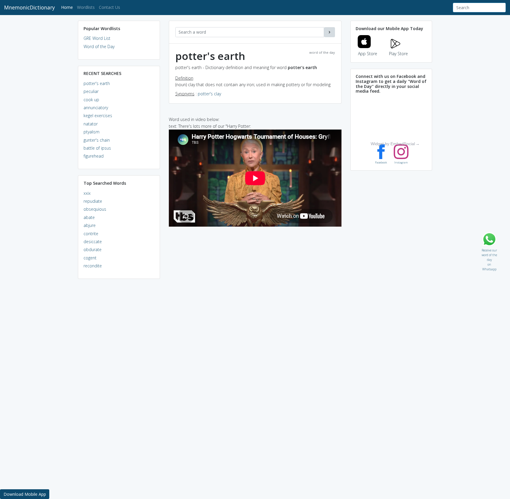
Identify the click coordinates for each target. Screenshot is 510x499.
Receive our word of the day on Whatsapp (489, 249)
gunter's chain (97, 140)
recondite (93, 266)
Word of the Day (99, 46)
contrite (91, 233)
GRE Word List (97, 38)
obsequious (95, 209)
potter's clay (209, 93)
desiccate (93, 241)
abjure (90, 225)
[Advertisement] (119, 373)
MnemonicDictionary (29, 7)
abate (89, 217)
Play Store (398, 53)
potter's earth (97, 83)
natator (91, 124)
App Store (367, 53)
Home (68, 7)
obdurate (93, 249)
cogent (90, 258)
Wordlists (86, 7)
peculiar (91, 91)
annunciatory (96, 107)
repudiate (93, 201)
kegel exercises (98, 115)
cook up (91, 99)
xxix (87, 193)
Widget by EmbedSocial (393, 143)
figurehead (94, 156)
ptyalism (91, 132)
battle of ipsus (97, 148)
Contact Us (109, 7)
